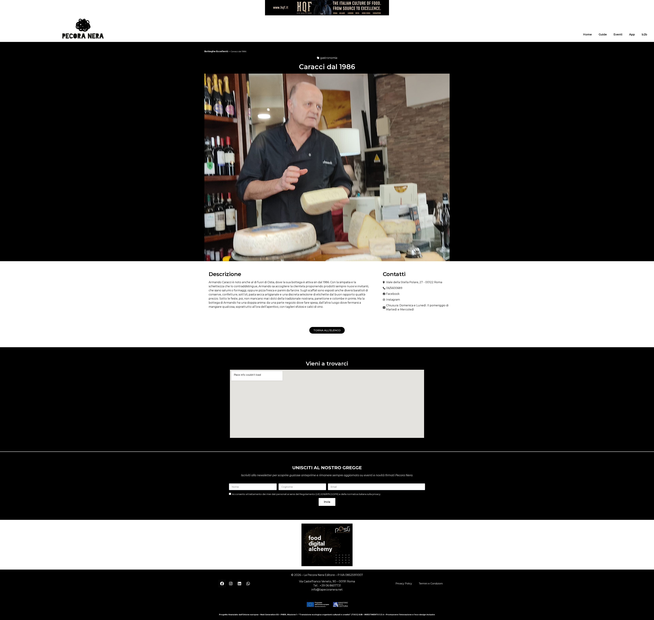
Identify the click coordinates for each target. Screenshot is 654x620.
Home (587, 34)
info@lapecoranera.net (327, 589)
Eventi (618, 34)
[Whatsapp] (248, 583)
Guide (603, 34)
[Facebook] (222, 583)
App (632, 34)
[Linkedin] (239, 583)
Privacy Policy (403, 583)
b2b (644, 34)
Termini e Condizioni (431, 583)
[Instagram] (231, 583)
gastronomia (328, 57)
